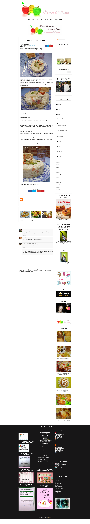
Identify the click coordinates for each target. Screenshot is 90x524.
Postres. (50, 463)
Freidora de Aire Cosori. (41, 457)
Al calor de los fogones (59, 451)
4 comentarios (22, 46)
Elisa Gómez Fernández (27, 237)
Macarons (46, 459)
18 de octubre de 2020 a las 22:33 (37, 237)
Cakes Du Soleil (57, 481)
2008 (58, 187)
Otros (41, 19)
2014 (58, 172)
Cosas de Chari (58, 445)
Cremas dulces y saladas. (48, 453)
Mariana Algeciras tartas (58, 486)
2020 (58, 116)
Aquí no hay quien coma (59, 433)
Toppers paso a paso (58, 491)
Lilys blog (56, 485)
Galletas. (47, 457)
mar (23, 243)
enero (59, 156)
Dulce (33, 19)
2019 (58, 159)
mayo (59, 146)
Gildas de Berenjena (45, 219)
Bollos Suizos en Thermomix (64, 420)
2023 (58, 109)
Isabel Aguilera (23, 201)
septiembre (60, 136)
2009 (58, 184)
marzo (59, 151)
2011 (58, 179)
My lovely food (58, 446)
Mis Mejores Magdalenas (63, 405)
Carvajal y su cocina (59, 436)
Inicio (29, 19)
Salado (37, 19)
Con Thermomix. (40, 453)
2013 (58, 174)
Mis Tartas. (46, 461)
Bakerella (57, 463)
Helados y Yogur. (40, 459)
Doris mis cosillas (26, 230)
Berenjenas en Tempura (62, 125)
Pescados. (44, 193)
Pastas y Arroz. (40, 463)
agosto (59, 138)
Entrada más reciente (22, 275)
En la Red (46, 19)
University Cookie (57, 492)
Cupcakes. (39, 455)
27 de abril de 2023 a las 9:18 (31, 249)
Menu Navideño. (40, 461)
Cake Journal (57, 480)
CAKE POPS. (47, 446)
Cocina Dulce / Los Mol (58, 483)
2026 (58, 101)
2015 (58, 169)
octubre (59, 123)
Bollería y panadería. (41, 446)
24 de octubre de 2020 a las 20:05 (30, 243)
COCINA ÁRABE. (44, 448)
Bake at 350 (57, 465)
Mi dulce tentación (58, 440)
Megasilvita (56, 487)
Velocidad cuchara (58, 435)
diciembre (60, 118)
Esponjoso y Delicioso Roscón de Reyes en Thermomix (64, 374)
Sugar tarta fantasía (57, 490)
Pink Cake (56, 489)
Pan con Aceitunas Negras (62, 130)
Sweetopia (57, 466)
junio (59, 143)
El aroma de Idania (59, 447)
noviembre (60, 121)
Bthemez (49, 517)
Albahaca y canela (58, 438)
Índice (51, 19)
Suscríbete (56, 19)
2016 (58, 167)
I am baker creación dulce (58, 484)
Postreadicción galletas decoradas (61, 464)
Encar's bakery (58, 432)
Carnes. (39, 448)
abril (59, 148)
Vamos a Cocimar (58, 452)
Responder (24, 235)
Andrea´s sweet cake (58, 478)
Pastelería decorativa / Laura (59, 488)
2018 (58, 162)
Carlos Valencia (57, 482)
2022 (58, 111)
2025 (58, 104)
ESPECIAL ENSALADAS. (39, 193)
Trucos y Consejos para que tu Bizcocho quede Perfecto (63, 343)
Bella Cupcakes (57, 479)
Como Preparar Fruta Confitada (64, 358)
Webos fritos (58, 439)
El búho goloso (58, 449)
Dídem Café (57, 468)
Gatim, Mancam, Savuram (60, 448)
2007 (58, 189)
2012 (58, 177)
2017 (58, 164)
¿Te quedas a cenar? (59, 437)
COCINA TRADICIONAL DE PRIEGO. (24, 44)
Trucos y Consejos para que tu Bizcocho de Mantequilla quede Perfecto (63, 390)
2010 (58, 182)
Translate (47, 433)
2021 (58, 114)
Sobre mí (60, 19)
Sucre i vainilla (58, 453)
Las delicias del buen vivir (60, 434)
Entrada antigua (51, 275)
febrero (59, 153)
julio (59, 141)
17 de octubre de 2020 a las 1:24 (34, 230)
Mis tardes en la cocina (59, 450)
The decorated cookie (59, 467)
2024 (58, 106)
